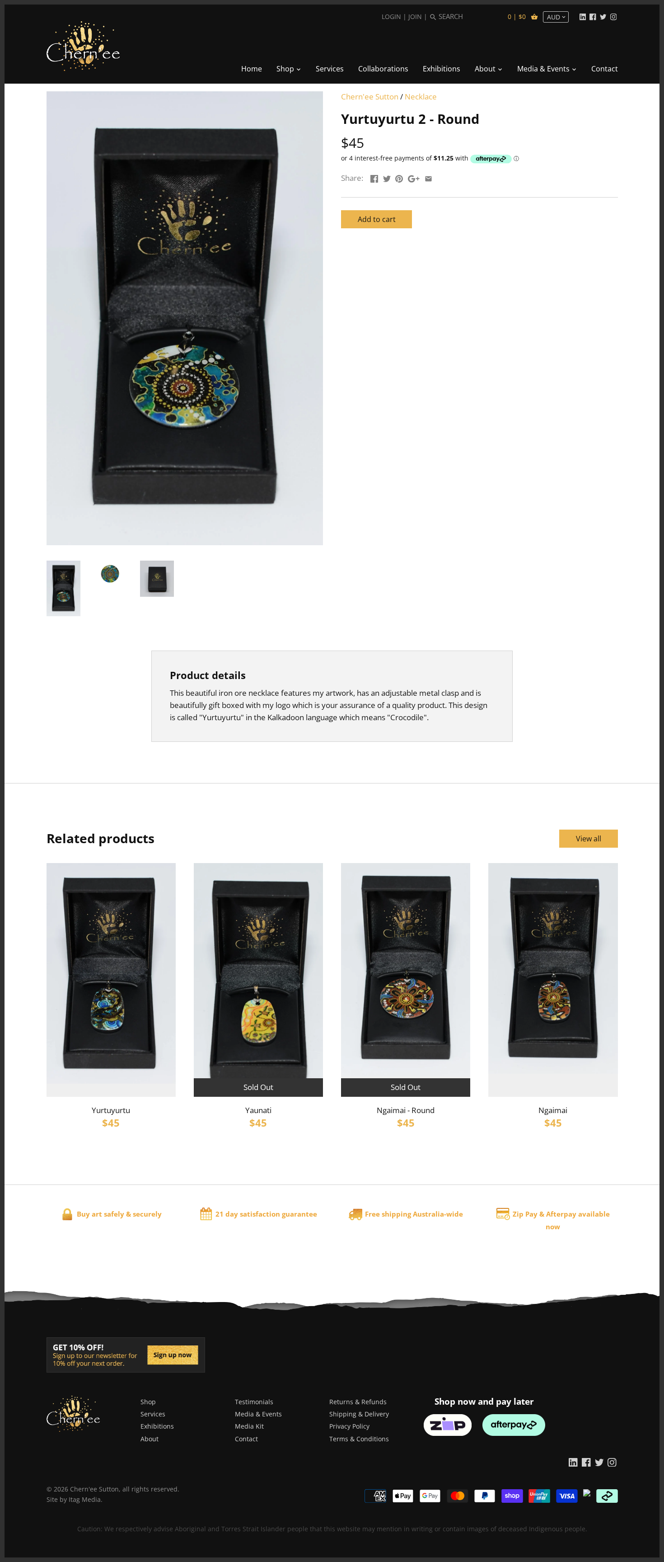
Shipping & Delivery (359, 1414)
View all (588, 839)
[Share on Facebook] (374, 177)
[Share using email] (428, 177)
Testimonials (254, 1401)
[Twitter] (603, 16)
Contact (246, 1439)
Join (415, 16)
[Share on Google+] (414, 177)
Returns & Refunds (358, 1401)
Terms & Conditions (359, 1439)
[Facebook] (592, 16)
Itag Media (85, 1499)
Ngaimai (552, 1110)
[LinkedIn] (583, 16)
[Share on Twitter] (387, 177)
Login (391, 16)
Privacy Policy (349, 1426)
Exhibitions (157, 1426)
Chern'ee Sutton (369, 96)
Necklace (421, 96)
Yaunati (258, 1110)
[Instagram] (613, 16)
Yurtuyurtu (111, 1110)
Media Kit (249, 1426)
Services (152, 1414)
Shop (148, 1401)
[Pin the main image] (399, 177)
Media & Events (258, 1414)
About (149, 1439)
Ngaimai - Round (406, 1110)
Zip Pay (525, 1213)
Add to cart (377, 219)
